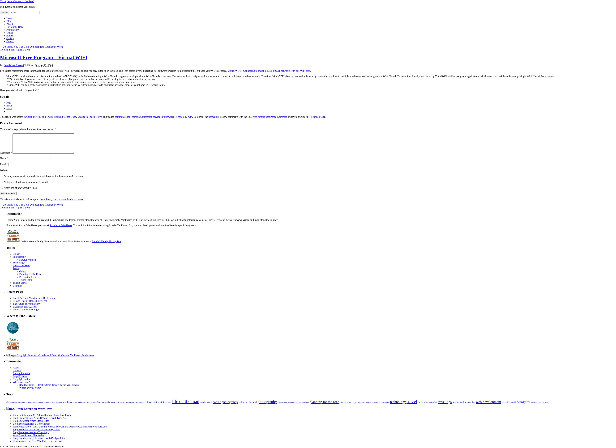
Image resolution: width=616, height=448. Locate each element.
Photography (12, 29)
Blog (8, 21)
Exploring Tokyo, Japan (25, 306)
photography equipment (286, 402)
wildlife (514, 402)
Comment (6, 152)
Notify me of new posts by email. (21, 187)
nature (209, 402)
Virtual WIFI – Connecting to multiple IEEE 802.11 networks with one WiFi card (269, 70)
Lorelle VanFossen (13, 65)
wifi (190, 116)
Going (22, 271)
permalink (214, 116)
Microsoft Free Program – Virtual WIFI (43, 57)
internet (149, 402)
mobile (203, 402)
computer (136, 116)
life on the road (185, 401)
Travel (9, 32)
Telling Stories (20, 282)
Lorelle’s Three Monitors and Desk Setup (34, 298)
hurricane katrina (123, 402)
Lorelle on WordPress (61, 225)
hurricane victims (137, 402)
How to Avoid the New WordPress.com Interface (38, 441)
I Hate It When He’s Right (26, 309)
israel (169, 402)
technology (181, 116)
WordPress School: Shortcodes (28, 435)
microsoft (147, 116)
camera (23, 402)
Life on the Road (15, 26)
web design (470, 402)
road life (343, 402)
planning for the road (324, 402)
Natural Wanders (27, 259)
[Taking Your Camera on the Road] (50, 355)
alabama (10, 402)
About (9, 24)
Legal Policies (20, 376)
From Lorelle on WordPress (34, 408)
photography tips (302, 402)
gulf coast (81, 402)
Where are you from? (30, 387)
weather (455, 402)
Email (4, 164)
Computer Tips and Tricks (39, 116)
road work (361, 402)
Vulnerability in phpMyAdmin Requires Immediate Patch (42, 415)
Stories (9, 35)
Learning (17, 285)
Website (4, 170)
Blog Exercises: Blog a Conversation (31, 423)
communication (122, 116)
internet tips (160, 402)
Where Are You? (21, 382)
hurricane (91, 402)
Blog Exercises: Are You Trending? (31, 432)
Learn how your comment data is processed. (62, 199)
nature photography (225, 402)
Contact (10, 41)
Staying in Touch (86, 116)
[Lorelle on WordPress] (12, 333)
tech (172, 116)
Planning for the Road (65, 116)
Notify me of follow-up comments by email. (26, 182)
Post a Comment (278, 116)
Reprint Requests (21, 373)
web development (488, 402)
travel (411, 401)
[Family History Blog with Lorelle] (12, 241)
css (64, 402)
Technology (19, 262)
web (462, 402)
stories (381, 402)
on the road (251, 402)
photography (267, 402)
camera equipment (34, 402)
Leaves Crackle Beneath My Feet (30, 301)
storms (386, 402)
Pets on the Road (27, 277)
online (242, 402)
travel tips (445, 402)
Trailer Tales (25, 280)
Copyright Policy (21, 379)
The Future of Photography (26, 303)
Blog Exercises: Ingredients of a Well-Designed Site (39, 438)
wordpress (523, 402)
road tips (352, 402)
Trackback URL (317, 116)
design (69, 402)
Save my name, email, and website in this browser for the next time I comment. (44, 176)
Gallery (10, 38)
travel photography (427, 402)
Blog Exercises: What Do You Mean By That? (36, 429)
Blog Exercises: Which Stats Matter (31, 420)
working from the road (539, 402)
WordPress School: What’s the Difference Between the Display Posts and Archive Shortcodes (60, 426)
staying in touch (161, 116)
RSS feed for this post (259, 116)
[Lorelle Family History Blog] (12, 349)
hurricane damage (106, 402)
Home (9, 18)
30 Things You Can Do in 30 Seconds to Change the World (31, 46)
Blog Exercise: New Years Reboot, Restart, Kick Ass (39, 418)
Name (4, 158)
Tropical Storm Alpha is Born (16, 49)
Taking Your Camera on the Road (17, 1)
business (17, 402)
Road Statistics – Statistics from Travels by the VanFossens (49, 385)
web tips (506, 402)
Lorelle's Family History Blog (107, 241)
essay (75, 402)
